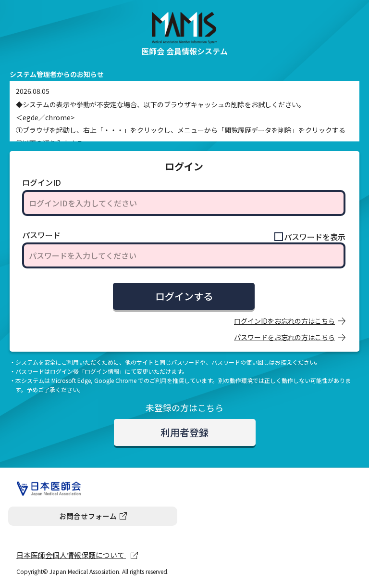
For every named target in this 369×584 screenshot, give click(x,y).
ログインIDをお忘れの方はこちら (284, 321)
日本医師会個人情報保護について (71, 555)
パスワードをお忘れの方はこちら (284, 337)
